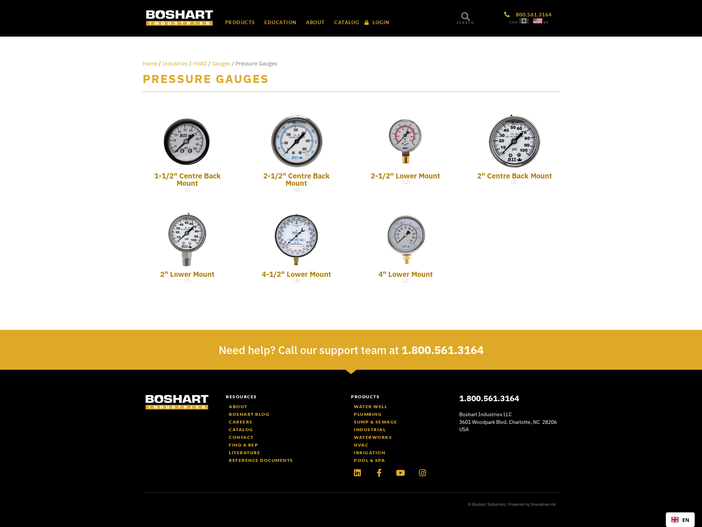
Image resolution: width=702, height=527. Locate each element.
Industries (175, 63)
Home (150, 63)
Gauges (221, 63)
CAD (514, 22)
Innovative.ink (543, 504)
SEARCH (466, 23)
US (546, 22)
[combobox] (680, 519)
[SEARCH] (465, 16)
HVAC (200, 63)
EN (685, 519)
